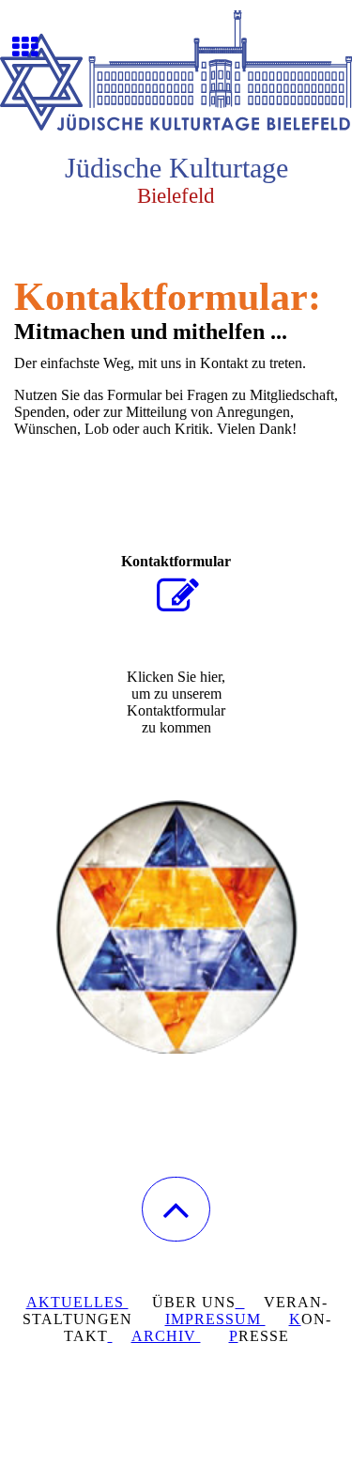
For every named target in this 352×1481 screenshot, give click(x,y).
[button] (176, 1209)
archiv (166, 1336)
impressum (215, 1319)
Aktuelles (77, 1302)
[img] (176, 70)
